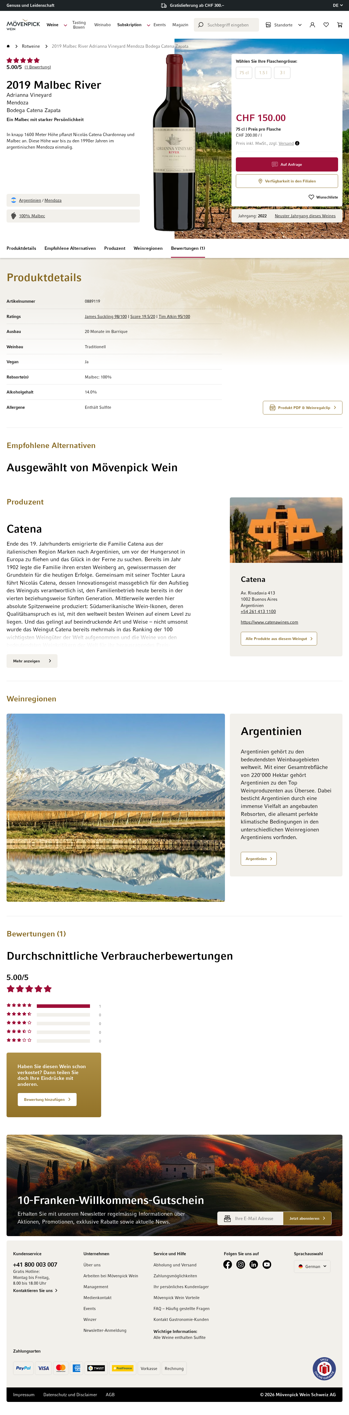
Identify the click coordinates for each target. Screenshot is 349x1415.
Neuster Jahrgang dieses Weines (305, 216)
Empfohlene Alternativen (70, 248)
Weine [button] (52, 24)
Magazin (180, 24)
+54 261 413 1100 (258, 611)
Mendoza (53, 200)
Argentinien (30, 200)
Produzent (114, 248)
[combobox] (226, 25)
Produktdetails (21, 248)
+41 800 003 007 (35, 1264)
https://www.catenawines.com (269, 622)
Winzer (90, 1319)
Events (160, 24)
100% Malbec (32, 216)
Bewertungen (187, 248)
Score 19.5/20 (142, 316)
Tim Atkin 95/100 (174, 316)
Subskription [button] (129, 24)
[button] (337, 5)
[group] (287, 82)
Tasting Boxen (79, 24)
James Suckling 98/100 (106, 316)
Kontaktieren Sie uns (33, 1290)
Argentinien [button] (256, 858)
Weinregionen (148, 248)
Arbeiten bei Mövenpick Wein (110, 1275)
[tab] (232, 1045)
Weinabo (102, 24)
